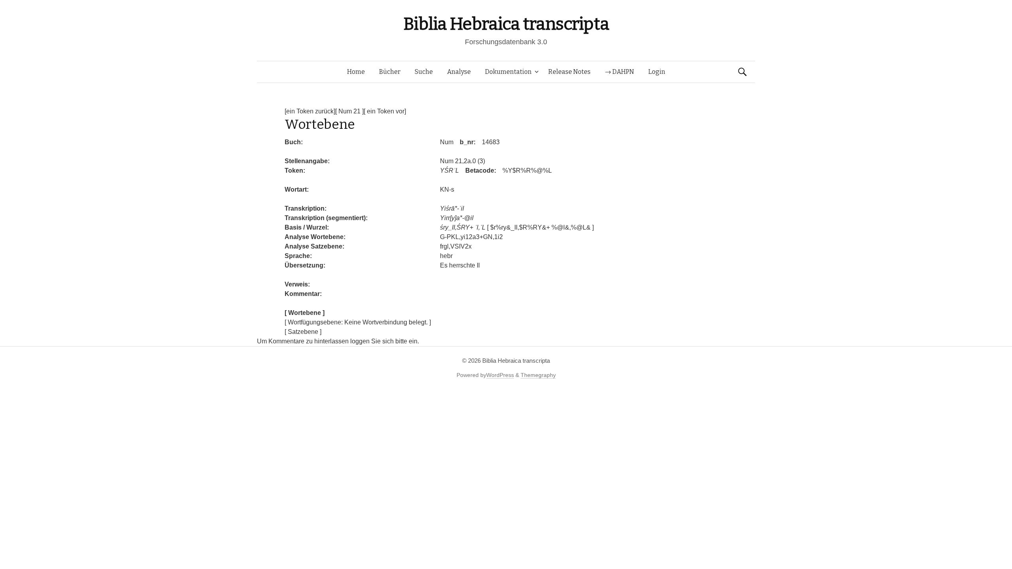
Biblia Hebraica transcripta (506, 24)
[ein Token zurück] (310, 111)
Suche (424, 71)
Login (656, 71)
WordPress (500, 375)
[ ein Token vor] (385, 111)
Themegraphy (538, 375)
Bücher (389, 71)
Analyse (459, 71)
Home (356, 71)
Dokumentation (508, 71)
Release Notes (569, 71)
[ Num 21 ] (349, 111)
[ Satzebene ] (303, 331)
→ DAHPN (619, 71)
